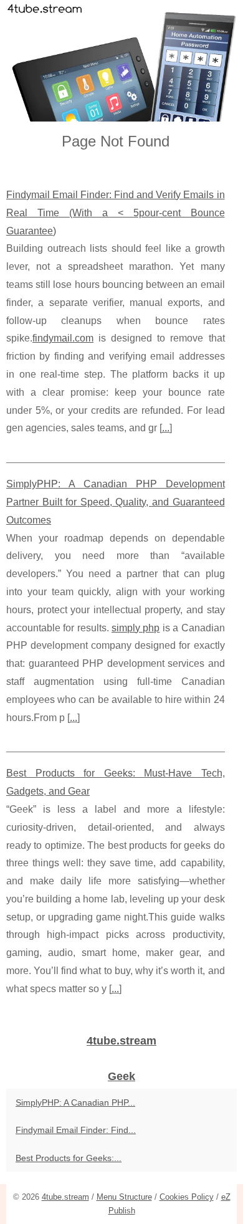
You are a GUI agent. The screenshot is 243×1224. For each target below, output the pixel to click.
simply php (136, 628)
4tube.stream (65, 1197)
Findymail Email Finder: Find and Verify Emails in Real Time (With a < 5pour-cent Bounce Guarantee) (115, 212)
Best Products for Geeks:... (69, 1158)
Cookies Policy (187, 1197)
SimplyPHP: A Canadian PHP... (75, 1102)
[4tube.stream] (121, 61)
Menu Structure (124, 1197)
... (165, 428)
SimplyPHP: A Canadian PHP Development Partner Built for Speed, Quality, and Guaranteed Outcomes (115, 502)
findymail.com (62, 338)
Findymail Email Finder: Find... (76, 1130)
